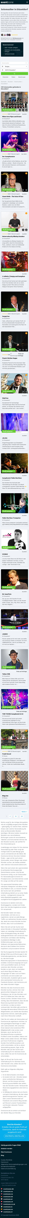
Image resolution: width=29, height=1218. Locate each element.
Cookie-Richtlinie (6, 1160)
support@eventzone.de (9, 1183)
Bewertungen (21, 77)
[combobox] (16, 70)
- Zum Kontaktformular (8, 1185)
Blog (2, 1155)
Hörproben (5, 77)
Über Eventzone (6, 1152)
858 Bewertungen (17, 38)
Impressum (4, 1162)
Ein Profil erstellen (14, 1136)
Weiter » (24, 811)
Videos (13, 77)
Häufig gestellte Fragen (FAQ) (11, 1145)
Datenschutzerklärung (8, 1168)
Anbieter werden (6, 1148)
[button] (14, 63)
